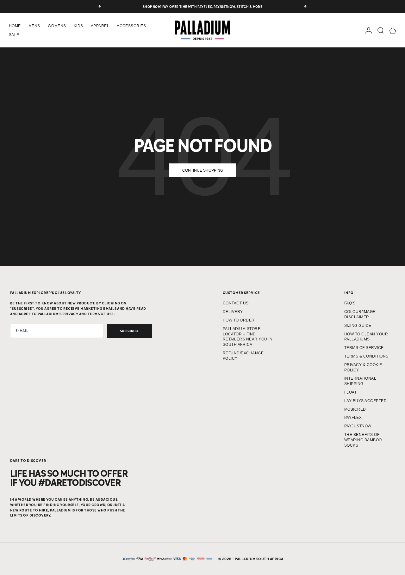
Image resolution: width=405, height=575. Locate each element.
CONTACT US (236, 303)
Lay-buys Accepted (365, 401)
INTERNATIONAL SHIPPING (360, 381)
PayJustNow (357, 426)
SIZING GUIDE (357, 325)
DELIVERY (233, 311)
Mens (34, 26)
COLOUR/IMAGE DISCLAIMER (360, 314)
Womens (57, 26)
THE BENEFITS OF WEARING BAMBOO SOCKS (363, 440)
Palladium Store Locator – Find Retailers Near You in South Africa (247, 337)
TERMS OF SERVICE (364, 348)
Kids (78, 26)
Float (350, 392)
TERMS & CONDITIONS (366, 356)
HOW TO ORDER (239, 320)
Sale (14, 35)
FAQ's (349, 303)
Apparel (100, 26)
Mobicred (355, 409)
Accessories (131, 26)
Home (15, 26)
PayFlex (353, 417)
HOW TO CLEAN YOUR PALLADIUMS (366, 337)
